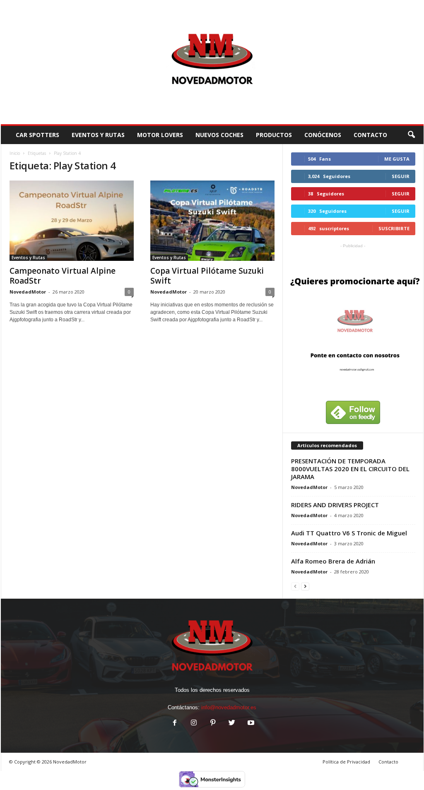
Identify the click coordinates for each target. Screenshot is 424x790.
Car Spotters (37, 135)
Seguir (401, 176)
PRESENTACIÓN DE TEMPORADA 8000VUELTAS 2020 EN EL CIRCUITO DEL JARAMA (350, 469)
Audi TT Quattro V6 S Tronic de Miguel (349, 533)
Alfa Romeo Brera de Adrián (333, 561)
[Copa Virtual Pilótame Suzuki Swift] (212, 221)
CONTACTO (370, 135)
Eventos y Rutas (98, 135)
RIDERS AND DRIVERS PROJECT (335, 505)
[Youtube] (250, 723)
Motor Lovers (160, 135)
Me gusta (397, 159)
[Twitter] (231, 723)
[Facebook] (174, 723)
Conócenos (322, 135)
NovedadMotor (28, 292)
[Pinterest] (212, 723)
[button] (411, 135)
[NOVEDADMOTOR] (212, 62)
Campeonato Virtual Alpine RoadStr (63, 275)
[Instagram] (193, 723)
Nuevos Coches (219, 135)
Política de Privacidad (346, 762)
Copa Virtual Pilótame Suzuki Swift (207, 275)
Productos (274, 135)
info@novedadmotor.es (228, 707)
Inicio (15, 153)
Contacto (388, 762)
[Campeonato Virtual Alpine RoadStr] (72, 221)
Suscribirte (394, 228)
